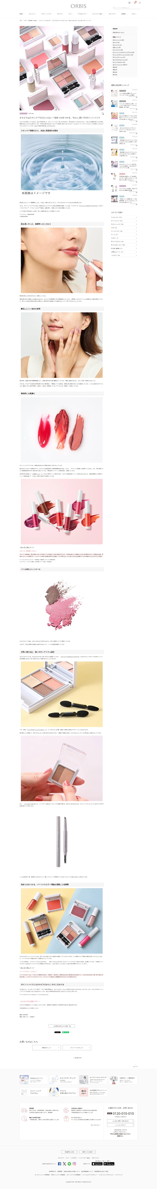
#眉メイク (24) (117, 47)
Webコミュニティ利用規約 (58, 1174)
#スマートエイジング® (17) (120, 64)
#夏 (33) (115, 69)
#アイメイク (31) (117, 45)
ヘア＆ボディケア (82, 14)
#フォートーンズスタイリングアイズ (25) (123, 52)
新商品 (21, 14)
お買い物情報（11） (118, 248)
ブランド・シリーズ (46, 14)
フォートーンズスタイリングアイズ (88, 205)
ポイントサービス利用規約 (73, 1174)
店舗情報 (123, 14)
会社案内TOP (52, 1171)
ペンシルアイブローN (29, 804)
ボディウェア (112, 14)
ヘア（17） (115, 234)
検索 (114, 8)
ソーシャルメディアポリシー (89, 1174)
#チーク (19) (116, 42)
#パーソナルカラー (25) (119, 62)
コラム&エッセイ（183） (119, 245)
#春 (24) (115, 67)
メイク (70, 14)
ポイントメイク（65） (118, 224)
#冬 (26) (115, 74)
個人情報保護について (87, 1171)
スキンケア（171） (117, 217)
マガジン (134, 14)
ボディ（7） (116, 238)
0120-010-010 (123, 1113)
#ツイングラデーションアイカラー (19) (123, 54)
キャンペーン (32, 14)
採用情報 (59, 1171)
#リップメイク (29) (118, 50)
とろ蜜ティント (36, 474)
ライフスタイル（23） (118, 241)
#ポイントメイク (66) (118, 40)
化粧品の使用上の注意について (72, 1171)
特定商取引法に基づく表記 (101, 1171)
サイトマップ (118, 1174)
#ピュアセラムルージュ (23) (120, 59)
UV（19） (115, 227)
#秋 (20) (115, 72)
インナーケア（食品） (97, 14)
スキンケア (59, 14)
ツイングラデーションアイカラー (35, 729)
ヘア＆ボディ (73, 1158)
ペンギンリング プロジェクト (106, 1174)
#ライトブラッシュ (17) (119, 57)
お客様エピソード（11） (117, 252)
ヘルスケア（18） (116, 255)
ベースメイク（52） (118, 221)
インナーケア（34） (118, 231)
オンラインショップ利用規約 (42, 1174)
